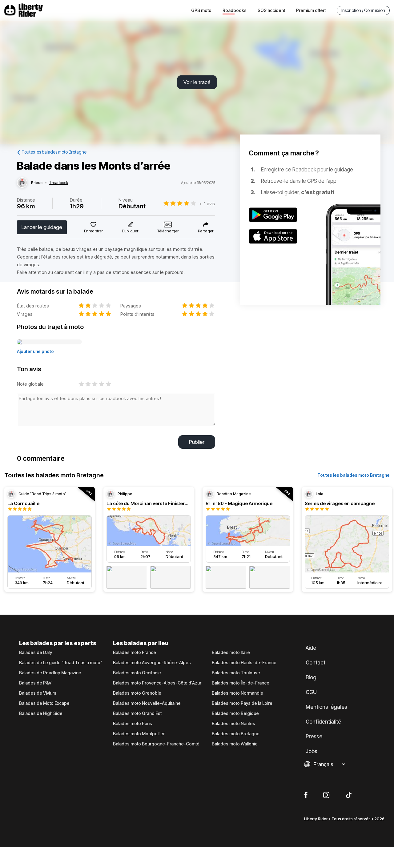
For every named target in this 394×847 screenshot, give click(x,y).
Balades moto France (134, 652)
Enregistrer (93, 230)
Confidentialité (323, 722)
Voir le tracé (197, 82)
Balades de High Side (40, 713)
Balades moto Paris (132, 723)
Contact (315, 663)
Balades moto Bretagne (235, 734)
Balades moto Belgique (235, 713)
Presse (314, 736)
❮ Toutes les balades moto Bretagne (51, 152)
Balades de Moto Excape (44, 703)
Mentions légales (326, 707)
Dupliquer (130, 230)
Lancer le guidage (42, 227)
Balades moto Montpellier (139, 734)
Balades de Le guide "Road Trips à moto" (60, 662)
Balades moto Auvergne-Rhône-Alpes (152, 662)
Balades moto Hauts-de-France (244, 662)
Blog (311, 677)
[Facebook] (306, 795)
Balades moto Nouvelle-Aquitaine (147, 703)
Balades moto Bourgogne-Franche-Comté (156, 744)
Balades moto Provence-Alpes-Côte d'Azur (157, 683)
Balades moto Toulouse (236, 673)
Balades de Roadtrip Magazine (50, 673)
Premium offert (311, 10)
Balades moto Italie (231, 652)
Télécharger (168, 230)
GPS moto (201, 10)
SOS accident (271, 10)
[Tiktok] (348, 795)
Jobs (311, 751)
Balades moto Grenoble (137, 693)
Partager (205, 230)
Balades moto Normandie (237, 693)
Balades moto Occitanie (137, 673)
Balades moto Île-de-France (240, 683)
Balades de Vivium (37, 693)
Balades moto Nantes (233, 723)
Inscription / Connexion (363, 10)
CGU (311, 692)
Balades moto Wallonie (235, 744)
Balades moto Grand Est (137, 713)
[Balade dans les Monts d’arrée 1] (49, 342)
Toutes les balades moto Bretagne (353, 475)
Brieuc (36, 183)
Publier (196, 442)
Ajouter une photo (35, 351)
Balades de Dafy (35, 652)
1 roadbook (58, 183)
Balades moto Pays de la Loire (242, 703)
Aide (311, 648)
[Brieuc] (22, 182)
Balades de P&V (35, 683)
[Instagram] (326, 795)
